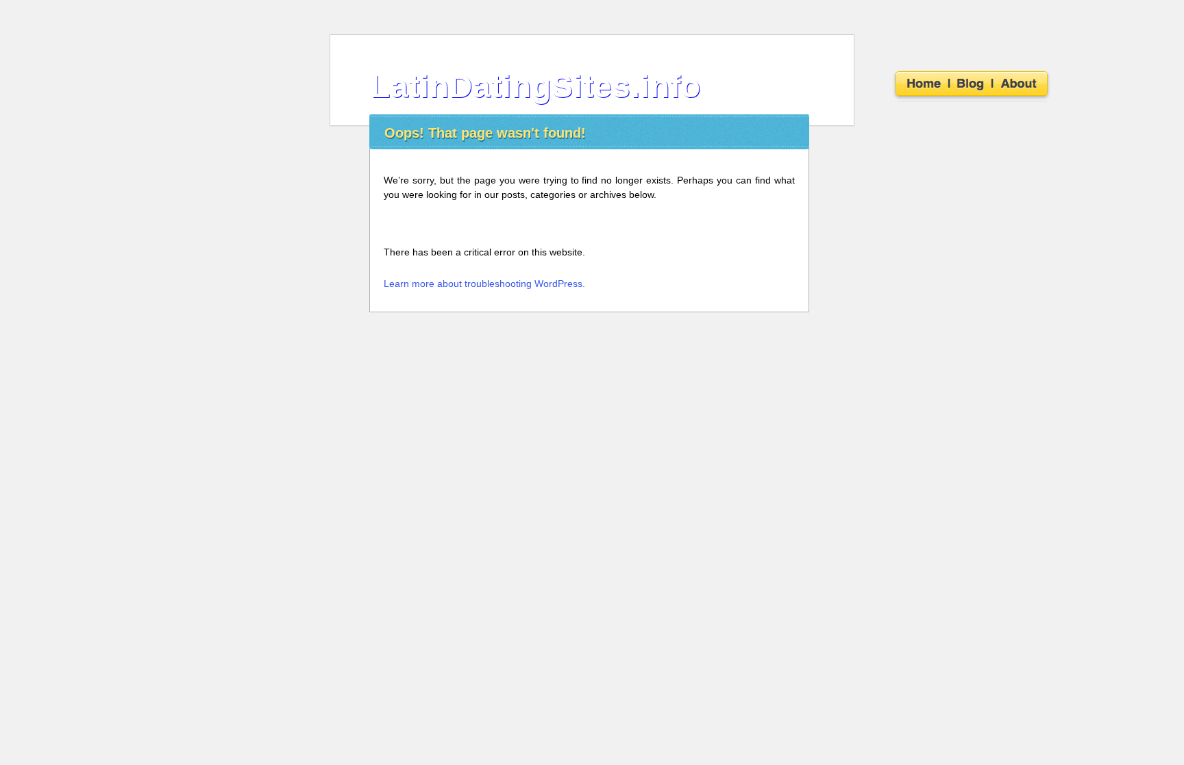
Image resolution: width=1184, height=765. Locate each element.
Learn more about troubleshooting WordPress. (484, 283)
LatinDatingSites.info (536, 86)
